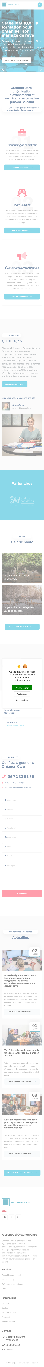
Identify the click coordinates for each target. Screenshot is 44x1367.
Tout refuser (22, 694)
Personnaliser (22, 700)
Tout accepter (23, 688)
